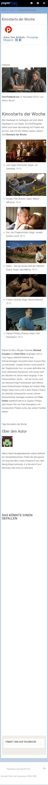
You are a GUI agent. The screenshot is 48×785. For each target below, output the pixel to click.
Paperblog (11, 769)
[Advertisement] (24, 628)
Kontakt (4, 776)
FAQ (30, 776)
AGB (35, 776)
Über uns (12, 776)
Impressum (22, 776)
